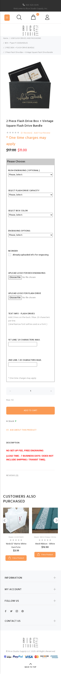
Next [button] (56, 520)
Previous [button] (5, 520)
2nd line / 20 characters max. (25, 360)
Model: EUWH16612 (16, 537)
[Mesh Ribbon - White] (45, 520)
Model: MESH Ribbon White (45, 537)
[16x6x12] (16, 520)
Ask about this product (23, 430)
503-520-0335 (32, 5)
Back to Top (30, 667)
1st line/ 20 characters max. (24, 340)
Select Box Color (18, 211)
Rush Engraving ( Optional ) (24, 170)
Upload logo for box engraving (26, 273)
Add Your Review (42, 133)
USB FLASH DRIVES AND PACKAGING (26, 38)
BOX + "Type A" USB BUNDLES (16, 43)
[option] (30, 85)
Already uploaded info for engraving (30, 255)
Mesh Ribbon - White (45, 544)
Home (5, 38)
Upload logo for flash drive (24, 293)
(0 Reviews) (26, 133)
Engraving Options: (19, 231)
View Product (18, 558)
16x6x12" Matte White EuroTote (16, 545)
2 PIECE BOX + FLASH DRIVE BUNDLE (19, 47)
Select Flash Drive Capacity (23, 190)
